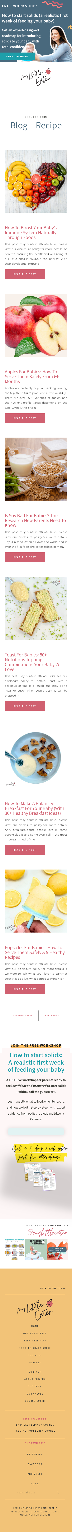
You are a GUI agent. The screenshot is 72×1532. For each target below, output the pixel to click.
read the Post (24, 274)
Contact (35, 1372)
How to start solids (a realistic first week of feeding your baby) (35, 18)
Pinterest (35, 1473)
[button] (14, 1250)
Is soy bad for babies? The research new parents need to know (35, 520)
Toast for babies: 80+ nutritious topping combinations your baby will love (34, 661)
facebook (35, 1464)
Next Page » (52, 1015)
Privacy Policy (20, 1511)
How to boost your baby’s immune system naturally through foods (31, 232)
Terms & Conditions (45, 1511)
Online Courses (35, 1333)
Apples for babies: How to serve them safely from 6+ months (32, 376)
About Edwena (35, 1379)
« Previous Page (23, 1015)
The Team (35, 1386)
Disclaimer (27, 1515)
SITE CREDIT (50, 1508)
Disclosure (43, 1515)
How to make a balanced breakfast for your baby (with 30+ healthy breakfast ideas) (34, 808)
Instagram (35, 1454)
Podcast (35, 1362)
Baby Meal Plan (35, 1340)
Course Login (35, 1401)
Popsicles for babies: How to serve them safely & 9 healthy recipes (35, 952)
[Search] (57, 1492)
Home (35, 1326)
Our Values (35, 1393)
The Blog (35, 1355)
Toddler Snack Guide (35, 1348)
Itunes (35, 1483)
